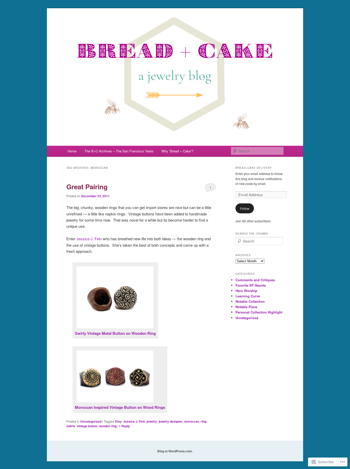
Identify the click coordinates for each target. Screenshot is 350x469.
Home (72, 151)
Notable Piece (246, 306)
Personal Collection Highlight (258, 312)
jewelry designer (171, 421)
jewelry (152, 421)
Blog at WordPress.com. (175, 451)
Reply (124, 426)
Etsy (118, 421)
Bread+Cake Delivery (253, 168)
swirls (70, 426)
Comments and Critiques (255, 279)
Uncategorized (90, 421)
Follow (244, 208)
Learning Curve (247, 296)
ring (203, 421)
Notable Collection (250, 301)
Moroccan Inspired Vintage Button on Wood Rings (120, 407)
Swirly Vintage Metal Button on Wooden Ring (115, 333)
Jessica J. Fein (89, 238)
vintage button (87, 426)
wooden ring (108, 426)
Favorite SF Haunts (250, 285)
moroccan (191, 421)
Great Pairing (87, 186)
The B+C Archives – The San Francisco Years (119, 151)
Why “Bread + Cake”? (177, 151)
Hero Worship (246, 290)
